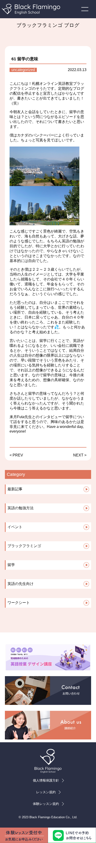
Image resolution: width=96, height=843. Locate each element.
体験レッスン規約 (46, 804)
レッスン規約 (46, 792)
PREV (18, 455)
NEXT (78, 455)
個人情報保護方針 (46, 780)
